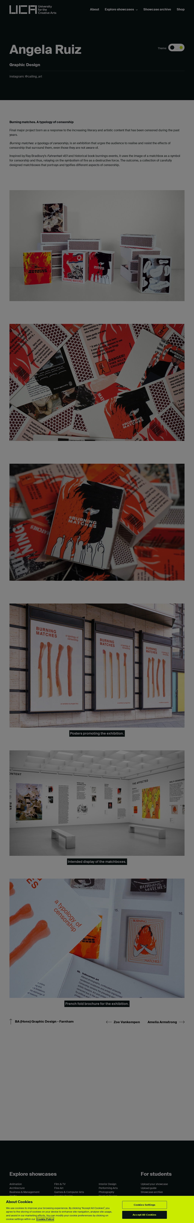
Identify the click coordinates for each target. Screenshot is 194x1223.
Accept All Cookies (144, 1214)
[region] (97, 1209)
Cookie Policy (45, 1219)
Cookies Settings (144, 1204)
